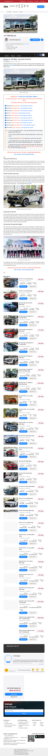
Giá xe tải (22, 6)
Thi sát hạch (42, 1)
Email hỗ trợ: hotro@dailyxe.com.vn (11, 744)
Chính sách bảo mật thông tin (10, 731)
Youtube (34, 730)
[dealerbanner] (20, 23)
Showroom (12, 6)
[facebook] (13, 664)
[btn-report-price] (42, 40)
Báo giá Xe (40, 6)
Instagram (42, 732)
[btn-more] (43, 55)
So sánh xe (36, 1)
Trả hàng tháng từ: (24, 280)
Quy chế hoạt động (8, 730)
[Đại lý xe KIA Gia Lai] (24, 79)
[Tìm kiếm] (30, 7)
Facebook (35, 729)
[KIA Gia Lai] (10, 652)
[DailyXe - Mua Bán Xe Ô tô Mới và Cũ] (6, 6)
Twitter (34, 732)
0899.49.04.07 (36, 39)
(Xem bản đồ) (26, 43)
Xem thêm (41, 671)
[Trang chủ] (4, 12)
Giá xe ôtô (19, 6)
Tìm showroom (30, 1)
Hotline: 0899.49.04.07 (9, 742)
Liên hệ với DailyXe (8, 733)
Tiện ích (25, 6)
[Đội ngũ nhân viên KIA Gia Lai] (24, 247)
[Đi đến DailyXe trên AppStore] (39, 747)
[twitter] (15, 664)
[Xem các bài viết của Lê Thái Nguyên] (8, 665)
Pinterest (41, 729)
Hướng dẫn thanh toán (23, 730)
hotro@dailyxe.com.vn (8, 1)
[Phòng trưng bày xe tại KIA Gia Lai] (24, 196)
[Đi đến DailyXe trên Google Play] (39, 743)
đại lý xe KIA (11, 65)
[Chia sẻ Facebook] (41, 55)
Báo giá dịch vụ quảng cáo (24, 728)
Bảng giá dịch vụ (23, 1)
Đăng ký (24, 720)
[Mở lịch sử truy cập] (35, 7)
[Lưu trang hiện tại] (32, 7)
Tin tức (28, 6)
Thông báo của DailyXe (23, 734)
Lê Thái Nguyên (6, 61)
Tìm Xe (17, 6)
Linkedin (41, 730)
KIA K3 (30, 182)
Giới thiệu (6, 728)
